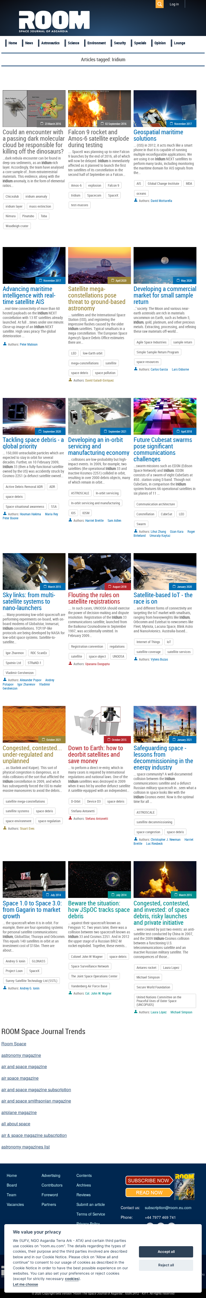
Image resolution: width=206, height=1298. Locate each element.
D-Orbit (75, 801)
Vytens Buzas (159, 659)
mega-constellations (85, 363)
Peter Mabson (29, 344)
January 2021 (184, 740)
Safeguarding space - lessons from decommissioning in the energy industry (163, 757)
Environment (96, 42)
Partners (49, 1204)
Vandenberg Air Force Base (89, 986)
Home (13, 42)
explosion (94, 185)
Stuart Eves (27, 828)
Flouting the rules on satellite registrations (94, 598)
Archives (83, 1185)
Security (120, 42)
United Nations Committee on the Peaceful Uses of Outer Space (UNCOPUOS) (159, 1001)
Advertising (51, 1175)
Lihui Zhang (158, 531)
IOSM (85, 512)
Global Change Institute (163, 183)
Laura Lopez (171, 967)
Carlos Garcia (159, 369)
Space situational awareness (25, 506)
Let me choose (25, 1284)
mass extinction (40, 206)
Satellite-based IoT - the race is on (163, 598)
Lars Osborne (180, 369)
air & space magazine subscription (34, 1135)
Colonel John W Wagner (87, 956)
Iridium (75, 195)
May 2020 (186, 280)
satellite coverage (149, 651)
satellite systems (17, 810)
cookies (72, 1279)
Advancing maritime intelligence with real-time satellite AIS (29, 295)
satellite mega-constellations (25, 801)
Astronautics (50, 42)
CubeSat (166, 514)
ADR (52, 486)
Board (12, 1185)
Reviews (83, 1194)
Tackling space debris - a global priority (33, 442)
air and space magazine (24, 1066)
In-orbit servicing (107, 493)
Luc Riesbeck (154, 843)
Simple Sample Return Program (158, 352)
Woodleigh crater (17, 225)
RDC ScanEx (39, 652)
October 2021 (53, 740)
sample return (182, 342)
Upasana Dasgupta (97, 664)
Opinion (160, 42)
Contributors (52, 1185)
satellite (110, 363)
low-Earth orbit (92, 353)
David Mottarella (161, 200)
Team (11, 1194)
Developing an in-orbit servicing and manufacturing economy (98, 446)
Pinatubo (28, 215)
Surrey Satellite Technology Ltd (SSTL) (31, 980)
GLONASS (38, 961)
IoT (169, 641)
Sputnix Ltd (13, 662)
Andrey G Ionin (15, 961)
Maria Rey (51, 514)
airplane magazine (19, 1112)
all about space (15, 1124)
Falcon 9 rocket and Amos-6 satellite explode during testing (98, 138)
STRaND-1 (34, 662)
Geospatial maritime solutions (158, 135)
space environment (18, 820)
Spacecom (94, 195)
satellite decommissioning (154, 822)
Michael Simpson (148, 977)
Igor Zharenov (15, 652)
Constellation (145, 514)
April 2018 (186, 431)
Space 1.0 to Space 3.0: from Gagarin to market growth (32, 909)
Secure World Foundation (153, 987)
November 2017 (183, 124)
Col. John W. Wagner (98, 993)
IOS (73, 512)
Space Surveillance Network (90, 966)
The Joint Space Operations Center (94, 976)
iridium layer (14, 206)
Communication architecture (156, 504)
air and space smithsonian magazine (36, 1101)
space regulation (49, 820)
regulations (117, 646)
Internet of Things (148, 641)
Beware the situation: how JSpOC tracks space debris (99, 909)
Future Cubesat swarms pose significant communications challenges (163, 449)
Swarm (141, 523)
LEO (73, 353)
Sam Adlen (114, 520)
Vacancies (15, 1204)
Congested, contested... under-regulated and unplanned (32, 754)
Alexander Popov (30, 680)
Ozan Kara (176, 531)
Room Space (13, 1043)
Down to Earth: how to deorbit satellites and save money (95, 754)
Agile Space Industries (152, 342)
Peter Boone (10, 518)
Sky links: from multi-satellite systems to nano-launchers (29, 601)
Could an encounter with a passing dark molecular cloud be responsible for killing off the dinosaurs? (34, 141)
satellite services (179, 651)
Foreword (50, 1194)
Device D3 (94, 801)
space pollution (105, 372)
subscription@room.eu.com (168, 1207)
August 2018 (119, 587)
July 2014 (55, 895)
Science (73, 42)
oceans (141, 193)
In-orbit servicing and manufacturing (95, 503)
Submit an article (90, 1204)
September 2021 (117, 431)
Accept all (166, 1251)
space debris (79, 372)
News (29, 42)
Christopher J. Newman (166, 839)
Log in (174, 4)
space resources (148, 361)
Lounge (179, 42)
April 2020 (121, 280)
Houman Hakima (30, 514)
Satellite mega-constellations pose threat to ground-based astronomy (97, 298)
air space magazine (20, 1078)
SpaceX (113, 195)
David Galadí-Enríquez (99, 380)
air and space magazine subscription (36, 1089)
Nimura (11, 215)
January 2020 (184, 587)
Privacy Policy (88, 1223)
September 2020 (52, 431)
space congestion (148, 831)
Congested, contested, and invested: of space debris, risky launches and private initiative (161, 913)
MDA (189, 183)
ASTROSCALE (80, 493)
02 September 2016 (115, 124)
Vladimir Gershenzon (20, 672)
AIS (139, 183)
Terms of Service (90, 1214)
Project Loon (14, 970)
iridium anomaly (36, 196)
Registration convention (87, 646)
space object (97, 656)
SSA (54, 506)
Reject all (166, 1265)
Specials (140, 42)
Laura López (159, 1012)
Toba (44, 215)
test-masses (79, 204)
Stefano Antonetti (83, 810)
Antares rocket (146, 967)
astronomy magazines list (25, 1147)
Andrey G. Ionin (29, 988)
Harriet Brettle (94, 520)
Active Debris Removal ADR (24, 486)
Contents (84, 1175)
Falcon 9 (113, 185)
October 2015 (119, 740)
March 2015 (54, 587)
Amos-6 (76, 185)
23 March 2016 (53, 124)
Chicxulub (12, 196)
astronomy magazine (21, 1055)
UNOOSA (118, 656)
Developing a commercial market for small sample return (165, 295)
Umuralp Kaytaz (160, 535)
